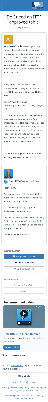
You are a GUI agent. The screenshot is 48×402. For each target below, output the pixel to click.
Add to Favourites (25, 262)
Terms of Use (32, 390)
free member (17, 365)
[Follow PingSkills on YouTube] (14, 382)
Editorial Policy (16, 387)
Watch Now (13, 347)
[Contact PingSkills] (33, 382)
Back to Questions (25, 269)
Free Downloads (38, 387)
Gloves (22, 291)
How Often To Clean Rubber (21, 334)
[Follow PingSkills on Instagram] (21, 382)
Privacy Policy (17, 390)
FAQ (27, 387)
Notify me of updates (25, 256)
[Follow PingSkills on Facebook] (27, 382)
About (4, 387)
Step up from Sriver (25, 285)
